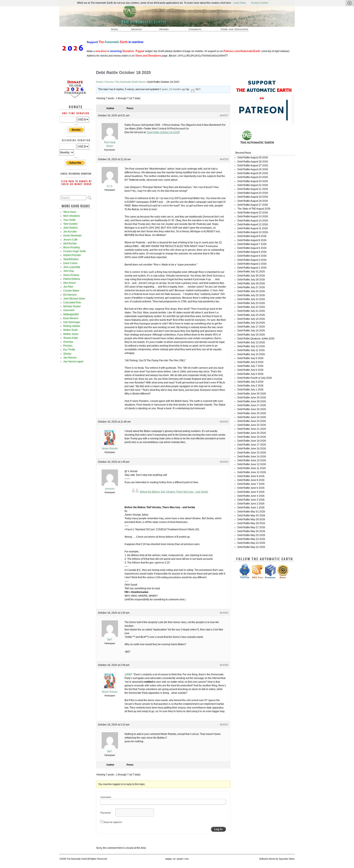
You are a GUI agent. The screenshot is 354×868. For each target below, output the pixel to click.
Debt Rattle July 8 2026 (250, 362)
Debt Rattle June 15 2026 (251, 452)
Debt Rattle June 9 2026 (250, 476)
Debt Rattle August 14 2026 (252, 216)
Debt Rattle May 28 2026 (251, 523)
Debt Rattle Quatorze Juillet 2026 (255, 338)
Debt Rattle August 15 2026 (252, 212)
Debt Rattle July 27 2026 (251, 287)
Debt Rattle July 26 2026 (251, 291)
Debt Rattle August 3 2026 (252, 259)
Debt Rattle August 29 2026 (252, 157)
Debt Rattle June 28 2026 (251, 401)
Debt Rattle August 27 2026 (252, 165)
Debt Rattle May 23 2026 (251, 543)
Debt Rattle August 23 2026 (252, 181)
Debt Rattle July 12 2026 (251, 346)
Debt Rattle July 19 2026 (251, 318)
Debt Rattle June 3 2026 (250, 499)
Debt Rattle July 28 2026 (251, 283)
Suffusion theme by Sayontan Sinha (276, 859)
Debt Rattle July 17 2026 (251, 326)
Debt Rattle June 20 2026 (251, 433)
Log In (218, 829)
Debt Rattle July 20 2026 (251, 315)
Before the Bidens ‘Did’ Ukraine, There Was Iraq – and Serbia (174, 491)
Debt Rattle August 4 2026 (252, 255)
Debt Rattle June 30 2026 (251, 393)
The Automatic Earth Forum (130, 81)
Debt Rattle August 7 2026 (252, 244)
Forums (109, 81)
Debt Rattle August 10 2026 (252, 232)
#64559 (224, 159)
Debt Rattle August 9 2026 (252, 236)
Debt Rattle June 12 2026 (251, 464)
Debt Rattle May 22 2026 (251, 547)
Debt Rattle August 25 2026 (252, 173)
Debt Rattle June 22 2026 (251, 425)
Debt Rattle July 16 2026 (251, 330)
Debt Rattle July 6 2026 (250, 369)
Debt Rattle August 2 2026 (252, 263)
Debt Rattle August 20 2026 (252, 193)
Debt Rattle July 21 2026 (251, 310)
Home (99, 81)
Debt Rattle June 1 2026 (250, 507)
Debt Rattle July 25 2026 (251, 295)
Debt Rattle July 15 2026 (251, 334)
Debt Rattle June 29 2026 (251, 397)
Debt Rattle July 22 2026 (251, 307)
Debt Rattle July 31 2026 (251, 271)
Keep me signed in (113, 822)
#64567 (224, 724)
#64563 (224, 461)
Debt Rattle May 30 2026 (251, 515)
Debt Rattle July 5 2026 (250, 374)
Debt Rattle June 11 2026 (251, 468)
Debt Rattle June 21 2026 (251, 428)
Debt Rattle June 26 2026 (251, 409)
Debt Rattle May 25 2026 (251, 535)
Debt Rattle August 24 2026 (252, 177)
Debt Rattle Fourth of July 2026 (254, 377)
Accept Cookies (259, 2)
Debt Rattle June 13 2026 (251, 460)
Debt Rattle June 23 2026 (251, 421)
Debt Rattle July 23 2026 (251, 303)
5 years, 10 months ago (173, 89)
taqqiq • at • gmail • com (177, 859)
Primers (165, 30)
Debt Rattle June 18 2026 (251, 440)
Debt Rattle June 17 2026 (251, 444)
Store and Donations (229, 30)
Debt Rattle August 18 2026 (252, 200)
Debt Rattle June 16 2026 (251, 448)
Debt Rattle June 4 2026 (250, 495)
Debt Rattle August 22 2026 (252, 185)
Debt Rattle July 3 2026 (250, 381)
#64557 (224, 115)
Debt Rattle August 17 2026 (252, 204)
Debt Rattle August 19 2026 (252, 196)
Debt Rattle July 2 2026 (250, 385)
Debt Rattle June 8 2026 (250, 480)
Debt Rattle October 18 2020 (163, 132)
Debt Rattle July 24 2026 (251, 299)
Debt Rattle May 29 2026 (251, 519)
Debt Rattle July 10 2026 (251, 354)
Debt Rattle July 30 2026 (251, 275)
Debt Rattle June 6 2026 (250, 487)
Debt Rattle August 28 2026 (252, 161)
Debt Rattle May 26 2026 (251, 531)
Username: (105, 797)
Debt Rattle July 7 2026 (250, 366)
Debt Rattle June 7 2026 (250, 484)
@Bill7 (128, 674)
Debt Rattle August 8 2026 (252, 240)
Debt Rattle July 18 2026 (251, 322)
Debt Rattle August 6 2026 (252, 248)
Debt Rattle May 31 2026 (251, 511)
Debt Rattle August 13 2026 (252, 220)
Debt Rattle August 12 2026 (252, 224)
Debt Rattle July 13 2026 (251, 342)
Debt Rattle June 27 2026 (251, 405)
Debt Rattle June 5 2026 (250, 492)
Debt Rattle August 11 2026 (252, 228)
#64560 (224, 421)
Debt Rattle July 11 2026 (251, 350)
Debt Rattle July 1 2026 (250, 389)
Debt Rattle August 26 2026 (252, 169)
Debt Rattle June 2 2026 (250, 503)
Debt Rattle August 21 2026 (252, 189)
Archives (138, 30)
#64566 (224, 665)
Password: (105, 812)
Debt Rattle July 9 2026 (250, 358)
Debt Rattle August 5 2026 (252, 251)
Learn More (239, 2)
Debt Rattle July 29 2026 (251, 279)
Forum (195, 30)
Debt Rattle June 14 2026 (251, 456)
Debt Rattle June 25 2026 (251, 413)
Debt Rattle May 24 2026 (251, 539)
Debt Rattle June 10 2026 (251, 472)
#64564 (224, 612)
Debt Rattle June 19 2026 (251, 436)
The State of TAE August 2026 (253, 208)
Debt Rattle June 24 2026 (251, 417)
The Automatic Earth (116, 30)
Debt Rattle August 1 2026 (252, 267)
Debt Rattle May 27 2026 (251, 527)
